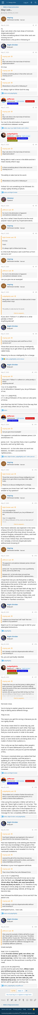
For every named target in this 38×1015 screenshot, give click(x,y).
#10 (36, 372)
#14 (36, 556)
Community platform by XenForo (18, 1013)
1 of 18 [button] (13, 991)
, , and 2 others (16, 128)
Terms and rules (6, 1009)
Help (24, 1009)
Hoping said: (6, 56)
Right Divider (12, 45)
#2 (36, 52)
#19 (36, 830)
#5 (36, 206)
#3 (36, 107)
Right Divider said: (8, 237)
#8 (36, 292)
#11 (36, 424)
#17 (36, 677)
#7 (36, 267)
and (10, 93)
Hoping (5, 13)
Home (29, 1009)
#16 (36, 644)
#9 (36, 334)
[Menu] (2, 2)
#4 (36, 144)
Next (20, 991)
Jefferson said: (6, 210)
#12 (36, 470)
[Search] (35, 2)
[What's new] (31, 2)
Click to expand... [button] (19, 313)
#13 (36, 503)
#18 (36, 787)
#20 (36, 927)
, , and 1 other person (19, 456)
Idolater (10, 198)
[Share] (33, 25)
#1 (36, 25)
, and (14, 359)
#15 (36, 612)
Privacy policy (17, 1009)
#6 (36, 233)
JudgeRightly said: (8, 296)
